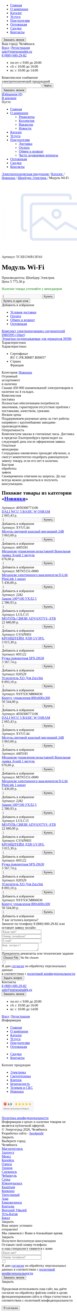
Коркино (8, 1191)
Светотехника (20, 1076)
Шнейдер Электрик (32, 178)
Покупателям (20, 20)
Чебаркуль (9, 1175)
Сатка (6, 1179)
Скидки (16, 28)
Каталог (16, 13)
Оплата (24, 147)
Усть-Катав (10, 1214)
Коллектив (26, 120)
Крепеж (16, 1080)
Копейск (8, 1160)
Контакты (17, 32)
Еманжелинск (12, 1202)
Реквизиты (27, 117)
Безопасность (20, 1084)
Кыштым (8, 1187)
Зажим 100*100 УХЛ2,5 (19, 598)
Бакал (6, 1218)
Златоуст (8, 1152)
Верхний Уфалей (14, 1210)
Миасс (6, 1156)
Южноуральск (12, 1183)
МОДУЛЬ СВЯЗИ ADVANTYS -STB (29, 618)
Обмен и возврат (31, 151)
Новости (25, 128)
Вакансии (26, 124)
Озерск (7, 1164)
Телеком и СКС (21, 1087)
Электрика (18, 1072)
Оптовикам (18, 24)
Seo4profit (36, 1133)
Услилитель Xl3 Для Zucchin (22, 678)
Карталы (8, 1206)
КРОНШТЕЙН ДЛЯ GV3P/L (23, 638)
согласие (18, 966)
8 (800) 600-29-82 (14, 55)
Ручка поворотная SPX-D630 (23, 658)
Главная (16, 5)
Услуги (15, 17)
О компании (19, 9)
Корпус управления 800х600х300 (26, 698)
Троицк (7, 1168)
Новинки (9, 178)
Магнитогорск (12, 1148)
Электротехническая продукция (25, 174)
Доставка (25, 144)
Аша (5, 1198)
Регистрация (20, 48)
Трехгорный (11, 1195)
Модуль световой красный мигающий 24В (33, 531)
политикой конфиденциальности (51, 974)
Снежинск (9, 1172)
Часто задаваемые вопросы (38, 155)
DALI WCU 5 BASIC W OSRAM (26, 511)
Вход (5, 48)
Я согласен (10, 1308)
